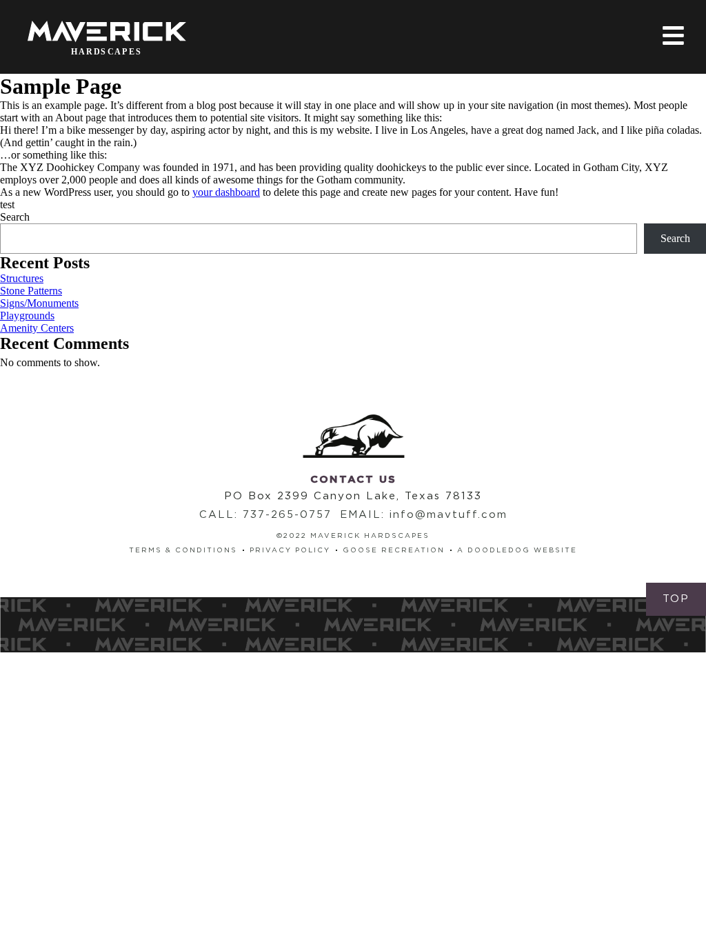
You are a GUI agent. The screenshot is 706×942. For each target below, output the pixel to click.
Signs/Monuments (39, 303)
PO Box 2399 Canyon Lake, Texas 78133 (353, 496)
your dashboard (226, 192)
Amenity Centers (37, 328)
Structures (21, 278)
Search (15, 217)
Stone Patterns (31, 291)
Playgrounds (27, 315)
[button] (676, 599)
